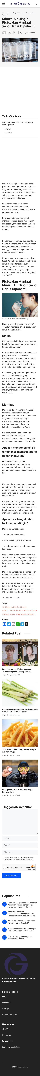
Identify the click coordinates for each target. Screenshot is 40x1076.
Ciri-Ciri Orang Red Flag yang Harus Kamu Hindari (20, 937)
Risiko (8, 129)
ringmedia (11, 32)
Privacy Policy (7, 1041)
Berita (4, 996)
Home (4, 13)
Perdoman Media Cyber (11, 1047)
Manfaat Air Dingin (18, 607)
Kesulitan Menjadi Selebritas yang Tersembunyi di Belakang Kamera (16, 670)
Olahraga (5, 1009)
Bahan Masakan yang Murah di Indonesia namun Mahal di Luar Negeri (20, 710)
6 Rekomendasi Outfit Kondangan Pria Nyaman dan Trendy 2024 (22, 930)
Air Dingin (6, 607)
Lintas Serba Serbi (9, 1015)
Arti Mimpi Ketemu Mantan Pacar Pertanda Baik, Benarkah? (21, 922)
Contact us (6, 1035)
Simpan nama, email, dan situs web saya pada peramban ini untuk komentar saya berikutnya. (19, 858)
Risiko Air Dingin (8, 614)
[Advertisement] (20, 88)
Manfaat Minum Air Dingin (12, 610)
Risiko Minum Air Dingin (25, 614)
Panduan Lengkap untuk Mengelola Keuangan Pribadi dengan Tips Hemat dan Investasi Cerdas (22, 905)
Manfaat (9, 133)
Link (26, 33)
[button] (36, 4)
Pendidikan (6, 1003)
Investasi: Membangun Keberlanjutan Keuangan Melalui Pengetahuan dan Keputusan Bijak (22, 913)
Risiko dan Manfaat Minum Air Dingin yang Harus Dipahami (17, 123)
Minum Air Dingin (30, 610)
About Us (5, 1029)
